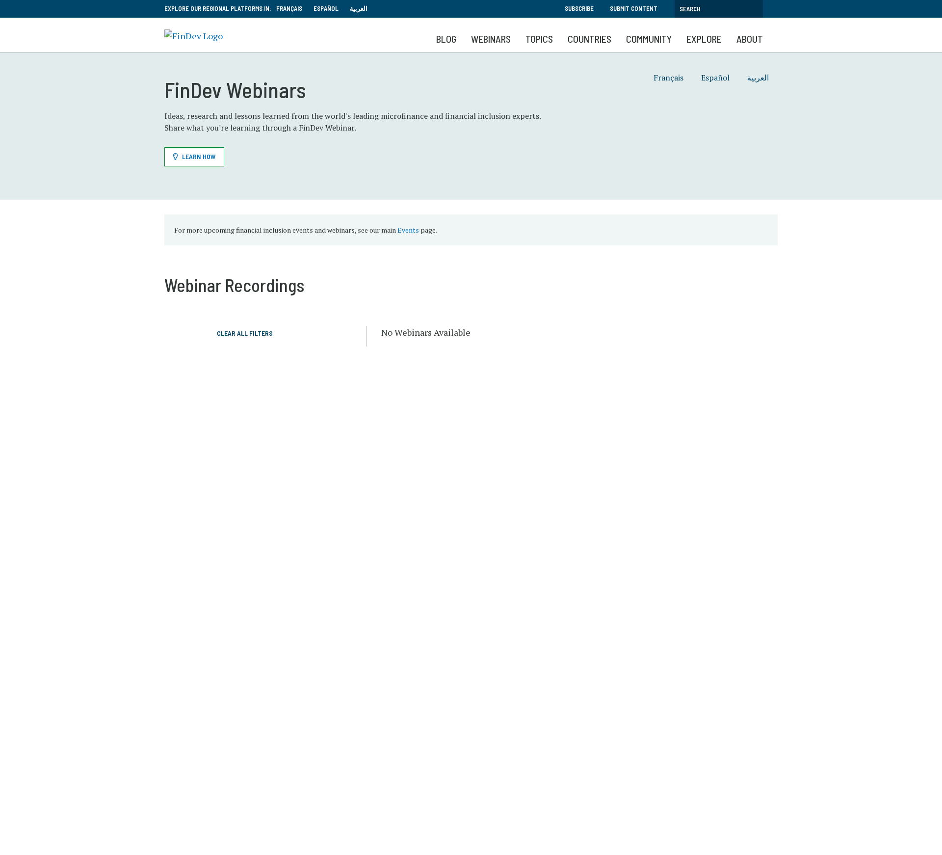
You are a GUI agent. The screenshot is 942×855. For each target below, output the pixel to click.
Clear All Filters (245, 333)
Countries (589, 39)
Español (326, 8)
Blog (446, 39)
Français (289, 8)
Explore (704, 39)
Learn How (199, 156)
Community (649, 39)
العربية (358, 8)
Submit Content (633, 8)
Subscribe (579, 8)
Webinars (491, 39)
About (749, 39)
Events (408, 230)
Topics (539, 39)
